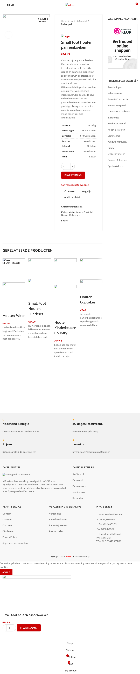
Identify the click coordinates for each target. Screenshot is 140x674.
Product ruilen (56, 531)
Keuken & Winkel (84, 212)
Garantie (7, 519)
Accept (6, 572)
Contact (7, 513)
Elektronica (113, 117)
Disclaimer (8, 531)
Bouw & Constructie (118, 99)
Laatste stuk (114, 135)
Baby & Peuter (115, 93)
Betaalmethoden (58, 519)
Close (7, 260)
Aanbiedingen (115, 87)
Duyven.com (79, 486)
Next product (69, 29)
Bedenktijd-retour (58, 525)
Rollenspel (66, 24)
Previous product (63, 29)
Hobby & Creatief (78, 21)
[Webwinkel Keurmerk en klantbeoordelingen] (122, 46)
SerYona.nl (78, 474)
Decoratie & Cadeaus (119, 111)
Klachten (7, 525)
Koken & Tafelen (116, 129)
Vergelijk (86, 191)
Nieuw (64, 215)
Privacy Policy (10, 537)
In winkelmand (73, 175)
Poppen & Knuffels (117, 160)
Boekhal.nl (78, 498)
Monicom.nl (79, 492)
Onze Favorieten (116, 153)
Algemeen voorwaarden (15, 543)
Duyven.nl (78, 480)
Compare (69, 191)
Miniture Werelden (117, 141)
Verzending (55, 513)
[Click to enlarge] (8, 34)
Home (64, 21)
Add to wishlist (72, 197)
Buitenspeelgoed (117, 105)
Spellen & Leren (116, 166)
